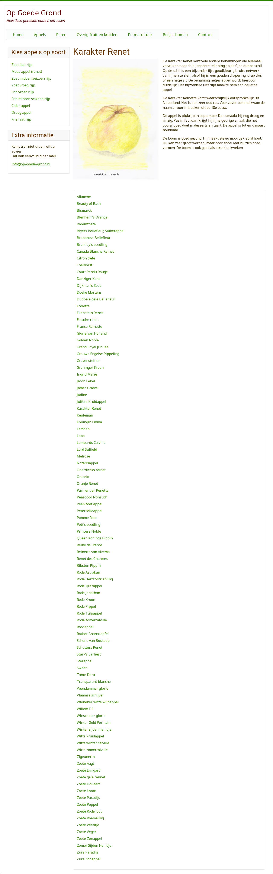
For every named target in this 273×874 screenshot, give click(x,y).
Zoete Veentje (88, 825)
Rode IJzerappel (89, 586)
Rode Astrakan (88, 572)
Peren (61, 34)
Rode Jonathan (88, 592)
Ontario (83, 476)
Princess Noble (89, 531)
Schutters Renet (89, 647)
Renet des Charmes (92, 558)
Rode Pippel (86, 606)
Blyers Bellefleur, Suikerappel (101, 231)
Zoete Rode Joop (90, 811)
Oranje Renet (87, 483)
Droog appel (21, 112)
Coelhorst (84, 265)
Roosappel (85, 627)
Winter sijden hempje (94, 729)
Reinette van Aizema (93, 551)
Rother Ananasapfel (93, 633)
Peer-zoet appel (89, 504)
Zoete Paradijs (88, 797)
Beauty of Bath (89, 203)
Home (18, 34)
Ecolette (83, 306)
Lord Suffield (87, 449)
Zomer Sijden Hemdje (94, 845)
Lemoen (83, 429)
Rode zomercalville (92, 620)
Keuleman (85, 415)
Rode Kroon (86, 599)
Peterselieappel (89, 510)
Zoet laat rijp (22, 64)
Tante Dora (86, 674)
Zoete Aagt (85, 763)
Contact (205, 34)
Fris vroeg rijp (23, 92)
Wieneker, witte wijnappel (98, 702)
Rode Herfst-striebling (95, 579)
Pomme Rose (87, 517)
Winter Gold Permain (93, 722)
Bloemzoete (86, 224)
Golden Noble (88, 340)
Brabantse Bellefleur (93, 237)
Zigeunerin (86, 756)
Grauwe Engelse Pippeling (98, 353)
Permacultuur (140, 34)
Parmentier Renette (93, 490)
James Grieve (87, 388)
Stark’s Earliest (89, 654)
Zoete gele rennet (91, 777)
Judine (82, 394)
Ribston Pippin (89, 565)
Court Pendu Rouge (92, 271)
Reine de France (89, 545)
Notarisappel (87, 463)
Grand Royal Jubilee (92, 347)
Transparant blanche (94, 681)
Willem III (85, 708)
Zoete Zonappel (89, 838)
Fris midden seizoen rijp (31, 98)
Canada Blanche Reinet (95, 251)
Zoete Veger (86, 831)
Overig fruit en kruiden (97, 34)
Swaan (82, 668)
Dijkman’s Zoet (89, 285)
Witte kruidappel (90, 736)
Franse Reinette (89, 326)
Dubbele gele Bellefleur (96, 299)
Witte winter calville (93, 743)
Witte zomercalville (92, 749)
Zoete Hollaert (88, 784)
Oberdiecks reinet (91, 470)
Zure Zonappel (89, 859)
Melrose (83, 456)
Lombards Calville (91, 442)
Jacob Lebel (86, 381)
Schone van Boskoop (93, 640)
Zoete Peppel (87, 804)
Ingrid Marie (87, 374)
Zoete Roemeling (90, 818)
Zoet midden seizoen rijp (31, 78)
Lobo (81, 435)
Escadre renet (88, 319)
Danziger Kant (88, 278)
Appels (40, 34)
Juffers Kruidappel (91, 401)
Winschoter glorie (91, 715)
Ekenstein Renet (90, 312)
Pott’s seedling (88, 524)
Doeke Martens (89, 292)
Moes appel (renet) (27, 71)
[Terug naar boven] (265, 866)
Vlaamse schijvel (90, 695)
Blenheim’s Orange (92, 217)
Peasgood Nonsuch (92, 497)
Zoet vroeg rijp (23, 85)
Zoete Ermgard (88, 770)
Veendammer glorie (92, 688)
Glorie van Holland (92, 333)
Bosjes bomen (175, 34)
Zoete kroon (86, 790)
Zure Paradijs (88, 852)
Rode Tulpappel (89, 613)
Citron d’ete (86, 258)
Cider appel (21, 105)
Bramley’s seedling (92, 244)
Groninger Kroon (90, 367)
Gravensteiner (88, 360)
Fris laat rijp (21, 119)
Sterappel (85, 661)
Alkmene (84, 196)
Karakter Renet (89, 408)
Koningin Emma (89, 422)
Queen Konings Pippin (95, 538)
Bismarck (84, 210)
